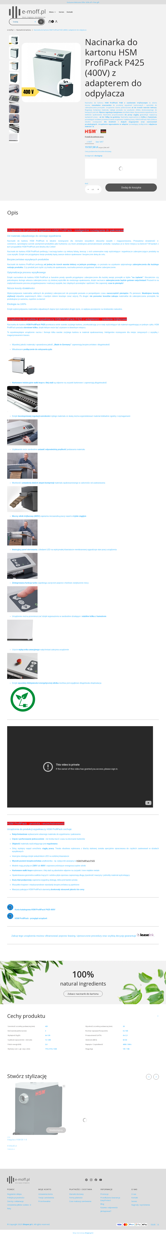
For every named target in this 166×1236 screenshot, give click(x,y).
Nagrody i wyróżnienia (140, 1205)
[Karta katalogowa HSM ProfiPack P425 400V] (10, 910)
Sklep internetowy (82, 1233)
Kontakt (134, 1197)
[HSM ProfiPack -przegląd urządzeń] (10, 918)
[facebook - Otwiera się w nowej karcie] (95, 1179)
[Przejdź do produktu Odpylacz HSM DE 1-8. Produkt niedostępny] (37, 1108)
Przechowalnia (44, 1201)
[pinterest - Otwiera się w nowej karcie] (86, 1179)
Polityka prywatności (15, 1197)
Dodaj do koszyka (131, 187)
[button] (41, 21)
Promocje (104, 1194)
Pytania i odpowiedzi (109, 1207)
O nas (133, 1194)
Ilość (86, 183)
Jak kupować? (105, 1211)
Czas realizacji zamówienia (80, 1201)
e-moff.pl (10, 30)
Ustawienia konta (45, 1194)
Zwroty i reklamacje (15, 1201)
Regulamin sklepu (14, 1194)
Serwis (134, 1201)
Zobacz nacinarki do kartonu (83, 993)
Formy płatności (76, 1197)
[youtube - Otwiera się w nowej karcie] (100, 1179)
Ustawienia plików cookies (18, 1205)
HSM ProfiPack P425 (85, 861)
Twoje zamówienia (46, 1197)
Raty (9, 1208)
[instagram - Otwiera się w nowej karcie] (91, 1179)
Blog (102, 1204)
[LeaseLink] (145, 936)
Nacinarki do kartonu (23, 30)
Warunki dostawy (76, 1194)
